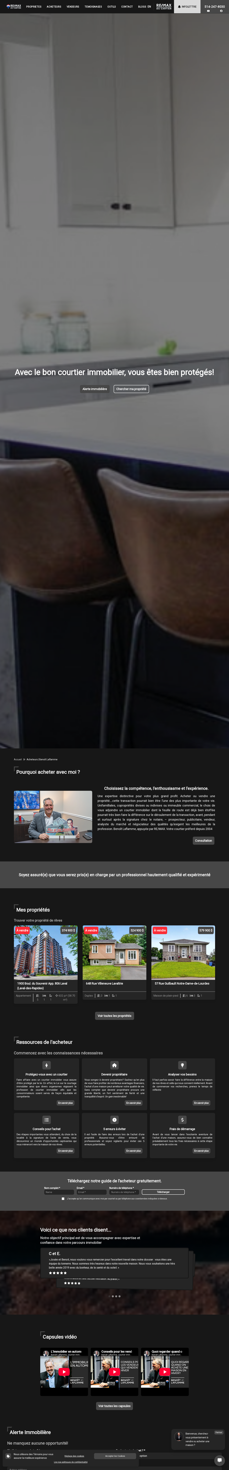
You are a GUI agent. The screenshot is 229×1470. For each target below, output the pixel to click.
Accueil (18, 759)
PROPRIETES (33, 6)
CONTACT (127, 6)
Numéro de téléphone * (121, 1188)
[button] (109, 1296)
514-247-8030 (215, 6)
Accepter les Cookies (115, 1456)
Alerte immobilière (95, 389)
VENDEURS (73, 6)
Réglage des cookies (74, 1456)
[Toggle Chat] (219, 1460)
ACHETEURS (54, 6)
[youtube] (208, 11)
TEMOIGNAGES (93, 6)
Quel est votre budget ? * (130, 1450)
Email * (80, 1188)
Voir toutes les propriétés (114, 1016)
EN (149, 6)
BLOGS (142, 6)
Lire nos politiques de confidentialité (71, 1462)
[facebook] (221, 11)
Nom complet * (52, 1188)
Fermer (219, 1432)
